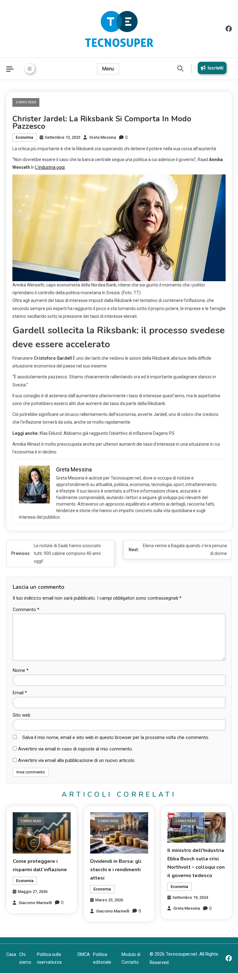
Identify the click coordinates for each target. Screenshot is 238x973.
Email (20, 693)
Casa (11, 954)
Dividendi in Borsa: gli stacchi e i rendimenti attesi (115, 869)
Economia (24, 137)
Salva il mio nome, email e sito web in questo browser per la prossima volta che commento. (115, 737)
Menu (108, 69)
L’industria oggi (50, 167)
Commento (26, 609)
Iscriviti (215, 68)
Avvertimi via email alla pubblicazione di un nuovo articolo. (76, 760)
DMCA (83, 954)
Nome (21, 670)
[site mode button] (30, 69)
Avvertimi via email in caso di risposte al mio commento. (75, 749)
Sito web (21, 715)
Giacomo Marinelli (35, 902)
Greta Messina (102, 137)
